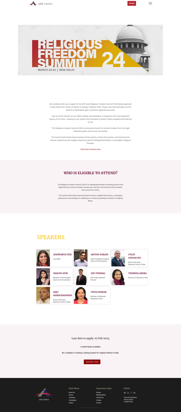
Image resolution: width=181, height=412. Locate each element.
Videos (71, 403)
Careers (98, 400)
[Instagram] (128, 393)
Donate (98, 403)
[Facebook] (125, 393)
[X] (131, 393)
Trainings (72, 397)
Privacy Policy (128, 399)
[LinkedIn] (134, 393)
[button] (62, 254)
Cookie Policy (128, 402)
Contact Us (100, 397)
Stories (98, 392)
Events (71, 395)
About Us (72, 392)
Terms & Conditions (130, 397)
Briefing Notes (101, 395)
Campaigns (72, 400)
